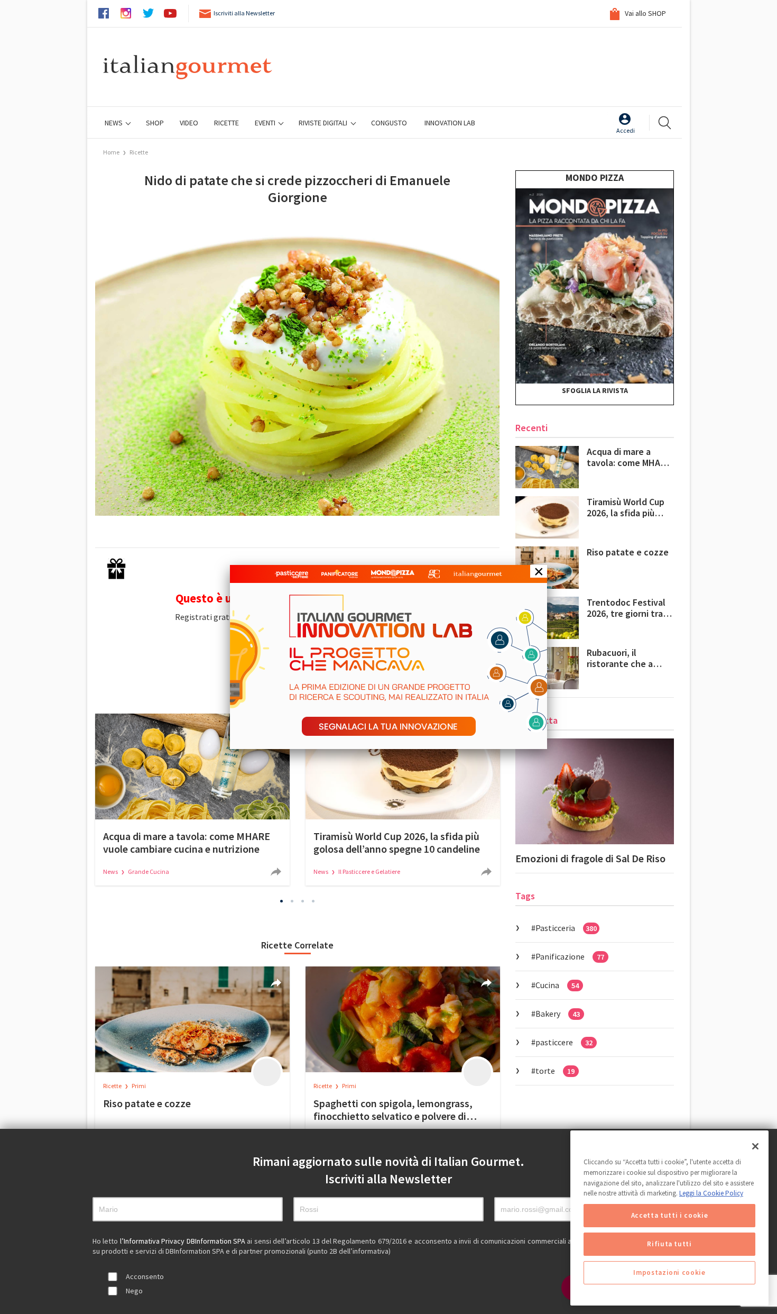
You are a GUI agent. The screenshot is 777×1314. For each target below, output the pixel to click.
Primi (139, 1086)
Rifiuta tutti (669, 1243)
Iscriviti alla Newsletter (244, 13)
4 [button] (313, 901)
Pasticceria (566, 928)
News (114, 122)
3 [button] (303, 901)
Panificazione (569, 956)
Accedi (625, 130)
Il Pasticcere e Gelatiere (369, 871)
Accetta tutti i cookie (669, 1215)
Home (111, 152)
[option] (192, 799)
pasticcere (564, 1042)
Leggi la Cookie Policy (711, 1193)
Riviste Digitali (324, 122)
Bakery (557, 1013)
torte (555, 1070)
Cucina (557, 985)
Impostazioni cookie (669, 1272)
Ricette (139, 152)
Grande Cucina (148, 871)
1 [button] (281, 901)
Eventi (266, 122)
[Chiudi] (755, 1146)
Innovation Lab (449, 122)
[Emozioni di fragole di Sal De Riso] (594, 791)
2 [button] (292, 901)
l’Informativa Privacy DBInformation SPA (183, 1241)
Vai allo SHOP (644, 13)
